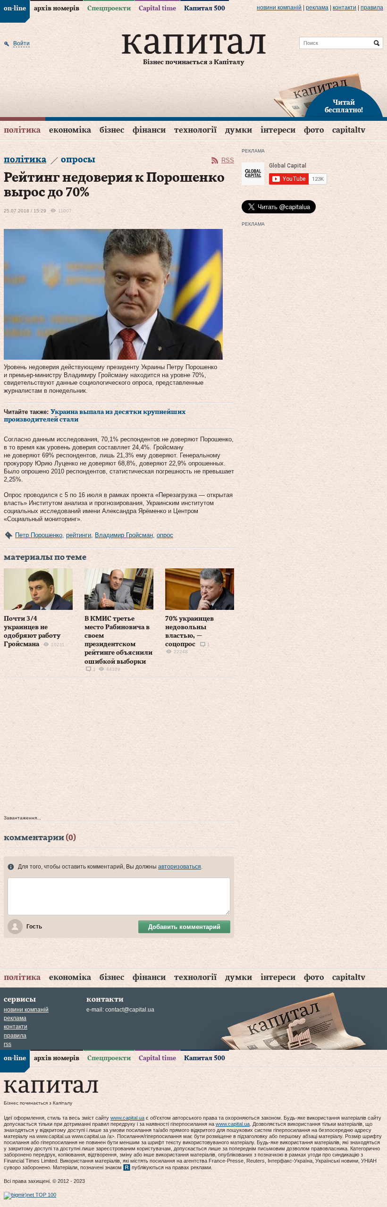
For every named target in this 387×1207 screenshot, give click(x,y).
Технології (195, 130)
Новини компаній (279, 7)
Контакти (344, 7)
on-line (15, 8)
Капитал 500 (204, 8)
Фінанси (149, 130)
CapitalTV (348, 130)
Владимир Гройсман (124, 535)
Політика (22, 130)
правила (372, 7)
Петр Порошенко (38, 535)
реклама (317, 7)
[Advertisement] (119, 749)
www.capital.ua (127, 1118)
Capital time (157, 8)
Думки (238, 130)
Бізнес (112, 130)
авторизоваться (179, 866)
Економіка (70, 130)
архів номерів (56, 8)
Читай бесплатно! (344, 106)
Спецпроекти (109, 8)
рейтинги (78, 535)
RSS (227, 160)
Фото (314, 130)
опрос (165, 535)
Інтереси (278, 130)
